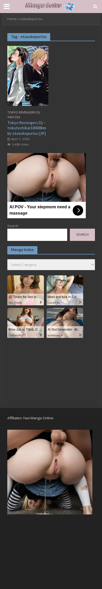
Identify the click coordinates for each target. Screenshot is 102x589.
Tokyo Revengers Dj (23, 112)
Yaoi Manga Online (38, 418)
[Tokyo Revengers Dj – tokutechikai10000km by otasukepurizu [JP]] (28, 75)
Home (12, 19)
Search (13, 225)
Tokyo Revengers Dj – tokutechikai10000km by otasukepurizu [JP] (26, 128)
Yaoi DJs (13, 117)
